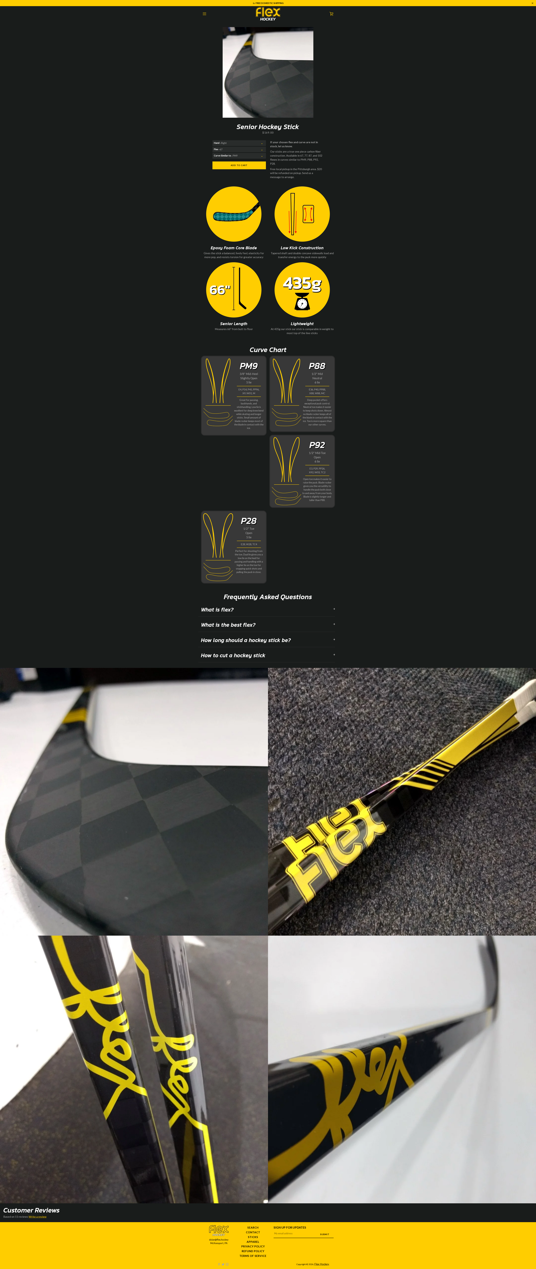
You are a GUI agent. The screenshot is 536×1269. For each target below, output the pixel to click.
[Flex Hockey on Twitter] (223, 1264)
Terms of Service (253, 1255)
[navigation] (204, 13)
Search (253, 1227)
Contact (253, 1232)
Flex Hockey (321, 1264)
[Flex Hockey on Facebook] (219, 1264)
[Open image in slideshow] (268, 72)
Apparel (253, 1241)
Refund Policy (253, 1251)
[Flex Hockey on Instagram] (227, 1264)
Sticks (253, 1237)
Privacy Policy (253, 1246)
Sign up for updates (290, 1227)
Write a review (37, 1216)
